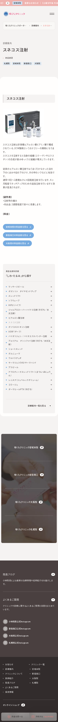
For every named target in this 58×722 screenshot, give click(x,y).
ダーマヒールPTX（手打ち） (20, 389)
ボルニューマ (14, 354)
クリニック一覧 (38, 664)
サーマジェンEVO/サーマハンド (22, 363)
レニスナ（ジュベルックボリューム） (24, 380)
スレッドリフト (15, 296)
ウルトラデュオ (15, 358)
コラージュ (13, 385)
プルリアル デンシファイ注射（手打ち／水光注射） (29, 342)
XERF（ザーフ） (15, 332)
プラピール (13, 367)
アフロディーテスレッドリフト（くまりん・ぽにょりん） (29, 373)
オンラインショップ (11, 705)
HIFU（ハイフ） (15, 305)
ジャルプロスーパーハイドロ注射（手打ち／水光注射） (29, 311)
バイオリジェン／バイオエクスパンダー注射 (28, 336)
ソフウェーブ (14, 300)
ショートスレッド (16, 349)
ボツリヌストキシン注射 (19, 327)
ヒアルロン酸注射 (16, 318)
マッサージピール (16, 287)
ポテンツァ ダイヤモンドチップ (23, 291)
